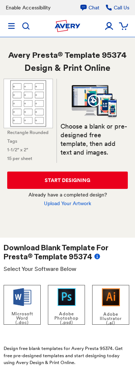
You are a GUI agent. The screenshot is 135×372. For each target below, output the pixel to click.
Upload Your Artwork (67, 203)
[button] (94, 100)
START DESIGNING (67, 180)
